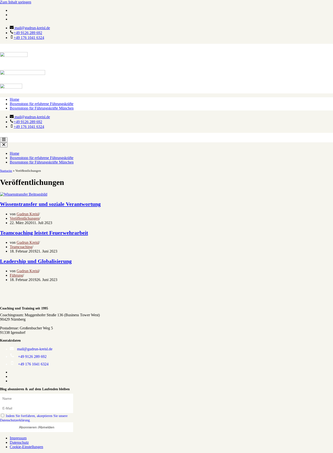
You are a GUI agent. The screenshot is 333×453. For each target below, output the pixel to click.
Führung (16, 275)
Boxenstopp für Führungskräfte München (42, 108)
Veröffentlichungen (24, 218)
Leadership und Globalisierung (36, 261)
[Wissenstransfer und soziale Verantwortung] (23, 194)
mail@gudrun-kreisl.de (32, 28)
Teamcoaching (21, 247)
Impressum (18, 438)
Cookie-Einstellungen (26, 447)
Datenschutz (19, 442)
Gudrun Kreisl (28, 214)
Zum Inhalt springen (15, 2)
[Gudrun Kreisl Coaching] (166, 46)
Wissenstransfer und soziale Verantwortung (50, 204)
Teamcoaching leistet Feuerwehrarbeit (44, 233)
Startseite (6, 170)
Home (14, 99)
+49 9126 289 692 (28, 33)
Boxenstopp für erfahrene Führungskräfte (41, 104)
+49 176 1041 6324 (29, 38)
